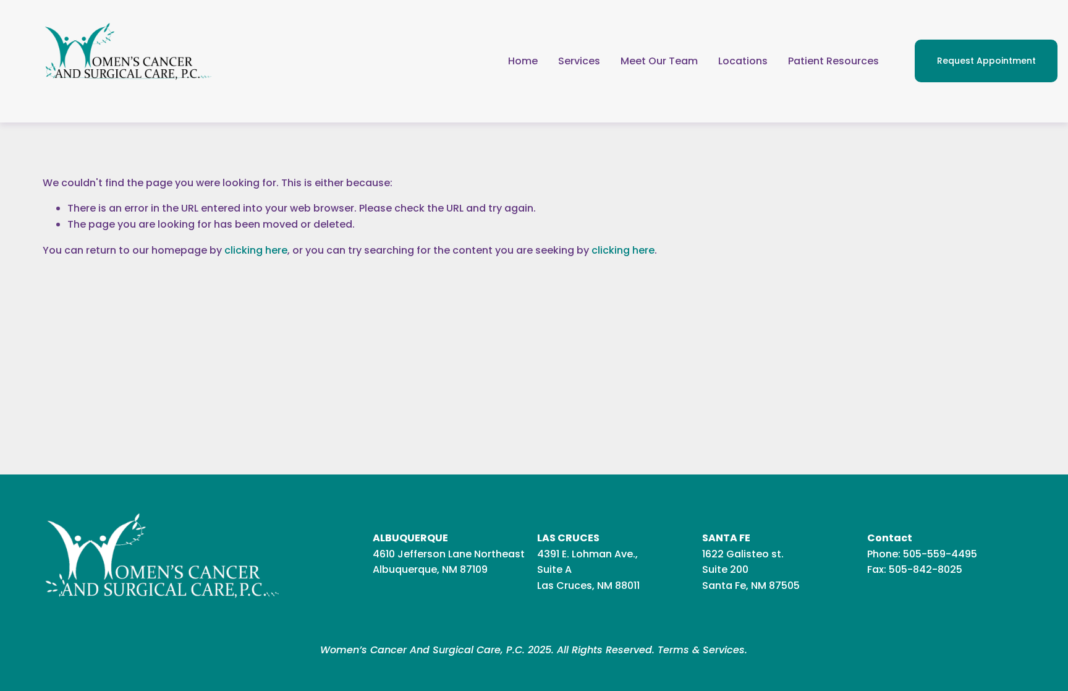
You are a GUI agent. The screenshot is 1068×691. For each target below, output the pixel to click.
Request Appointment (986, 60)
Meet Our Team (659, 61)
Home (523, 61)
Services (579, 61)
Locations (743, 61)
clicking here (255, 250)
